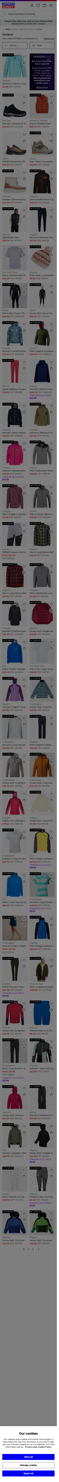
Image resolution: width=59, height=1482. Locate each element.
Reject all (28, 1473)
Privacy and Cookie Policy (38, 1447)
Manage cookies (28, 1465)
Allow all (28, 1457)
